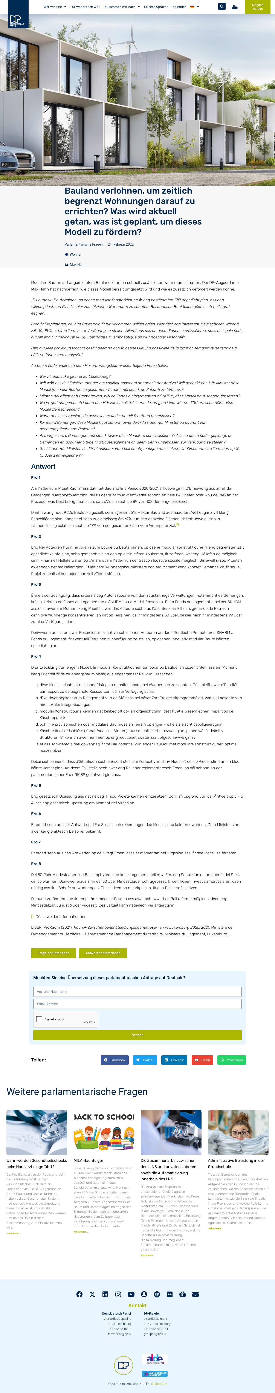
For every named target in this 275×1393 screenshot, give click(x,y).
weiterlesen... (13, 1233)
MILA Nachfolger (88, 1160)
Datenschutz (158, 1383)
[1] (33, 916)
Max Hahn (78, 265)
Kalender (179, 7)
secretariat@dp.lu (119, 1334)
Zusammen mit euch (120, 7)
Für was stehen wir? (85, 7)
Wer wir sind (52, 7)
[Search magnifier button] (222, 6)
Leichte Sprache (156, 7)
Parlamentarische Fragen (84, 244)
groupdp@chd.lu (155, 1334)
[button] (115, 1060)
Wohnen (76, 254)
